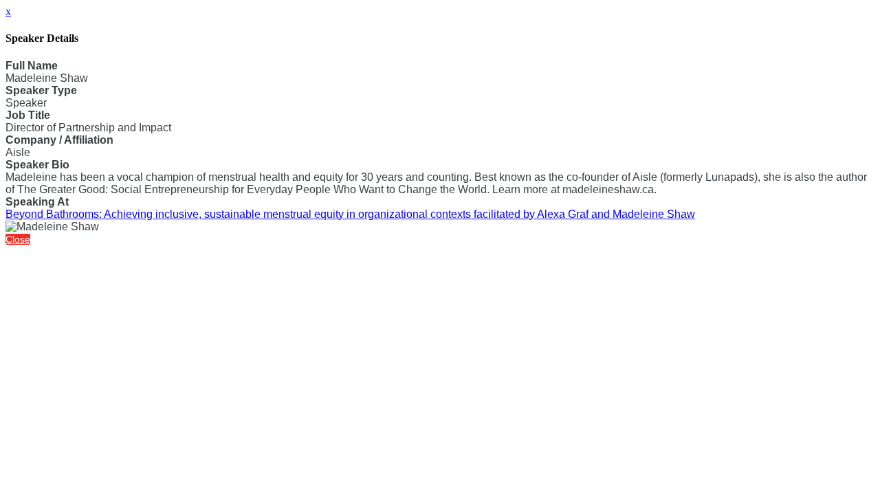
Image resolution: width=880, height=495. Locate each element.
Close (18, 239)
